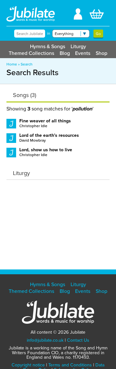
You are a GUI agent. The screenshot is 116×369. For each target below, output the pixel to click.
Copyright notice (28, 365)
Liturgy (78, 46)
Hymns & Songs (47, 46)
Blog (65, 53)
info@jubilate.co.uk (45, 340)
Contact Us (78, 340)
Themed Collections (31, 53)
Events (82, 53)
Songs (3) (24, 95)
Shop (101, 53)
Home (11, 64)
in (48, 33)
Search (27, 64)
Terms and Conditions (70, 365)
